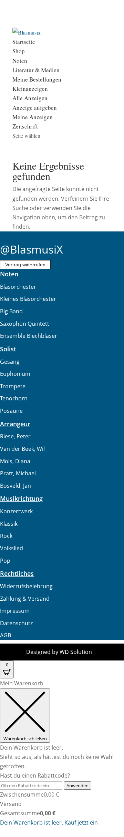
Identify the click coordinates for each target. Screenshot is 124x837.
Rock (6, 536)
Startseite (23, 42)
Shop (18, 51)
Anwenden (77, 785)
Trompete (12, 386)
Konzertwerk (16, 511)
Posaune (11, 411)
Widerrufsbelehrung (26, 586)
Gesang (10, 361)
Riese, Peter (15, 436)
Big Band (11, 311)
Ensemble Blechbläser (28, 336)
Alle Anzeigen (30, 98)
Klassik (9, 523)
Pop (5, 560)
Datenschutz (16, 623)
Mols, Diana (15, 461)
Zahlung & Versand (25, 598)
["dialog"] (62, 753)
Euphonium (15, 374)
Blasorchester (18, 287)
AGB (5, 635)
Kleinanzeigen (30, 89)
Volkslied (11, 548)
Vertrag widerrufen (25, 264)
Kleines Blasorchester (28, 299)
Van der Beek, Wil (22, 449)
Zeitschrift (25, 126)
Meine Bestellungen (36, 79)
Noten (19, 61)
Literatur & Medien (36, 70)
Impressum (15, 611)
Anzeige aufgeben (34, 108)
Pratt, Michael (18, 473)
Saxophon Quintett (24, 323)
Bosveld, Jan (15, 485)
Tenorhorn (14, 398)
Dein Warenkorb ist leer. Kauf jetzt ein (49, 822)
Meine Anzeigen (32, 117)
